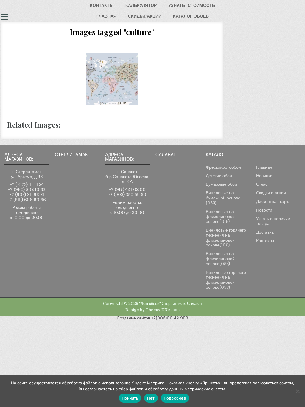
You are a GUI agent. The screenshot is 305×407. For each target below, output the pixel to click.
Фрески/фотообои (223, 167)
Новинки (264, 175)
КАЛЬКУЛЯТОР (141, 5)
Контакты (265, 240)
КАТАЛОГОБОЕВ (191, 16)
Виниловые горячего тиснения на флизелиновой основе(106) (226, 237)
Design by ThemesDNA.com (152, 309)
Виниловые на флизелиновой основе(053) (220, 258)
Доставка (265, 232)
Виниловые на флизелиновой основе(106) (220, 216)
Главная (264, 167)
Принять (130, 398)
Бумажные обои (221, 184)
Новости (264, 210)
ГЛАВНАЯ (106, 16)
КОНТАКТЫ (102, 5)
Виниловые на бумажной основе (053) (223, 197)
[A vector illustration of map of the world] (112, 79)
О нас (261, 184)
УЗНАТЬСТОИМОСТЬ (191, 5)
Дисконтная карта (273, 201)
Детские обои (219, 175)
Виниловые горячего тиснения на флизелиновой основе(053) (226, 280)
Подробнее (175, 398)
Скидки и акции (271, 192)
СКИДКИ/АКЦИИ (144, 16)
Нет (151, 398)
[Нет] (298, 391)
